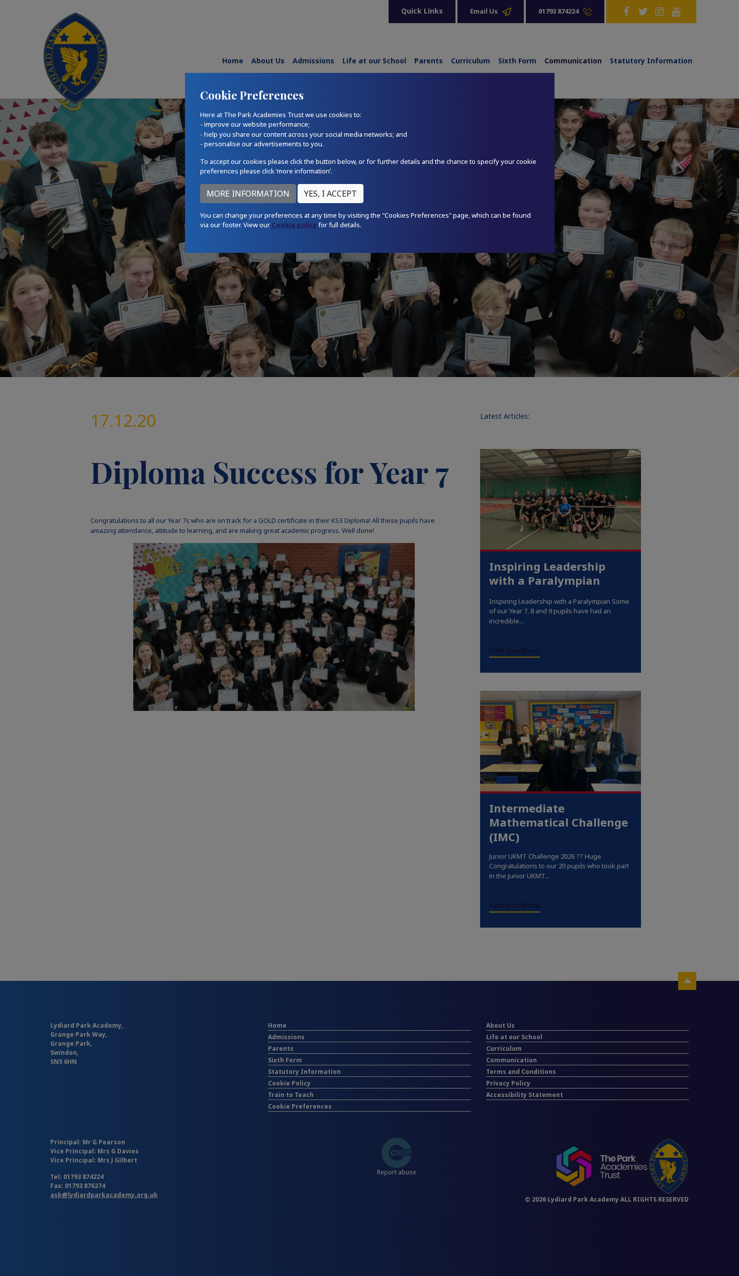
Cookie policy (294, 224)
